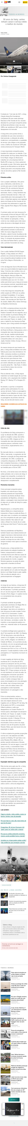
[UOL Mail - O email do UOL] (19, 2)
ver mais (13, 1099)
